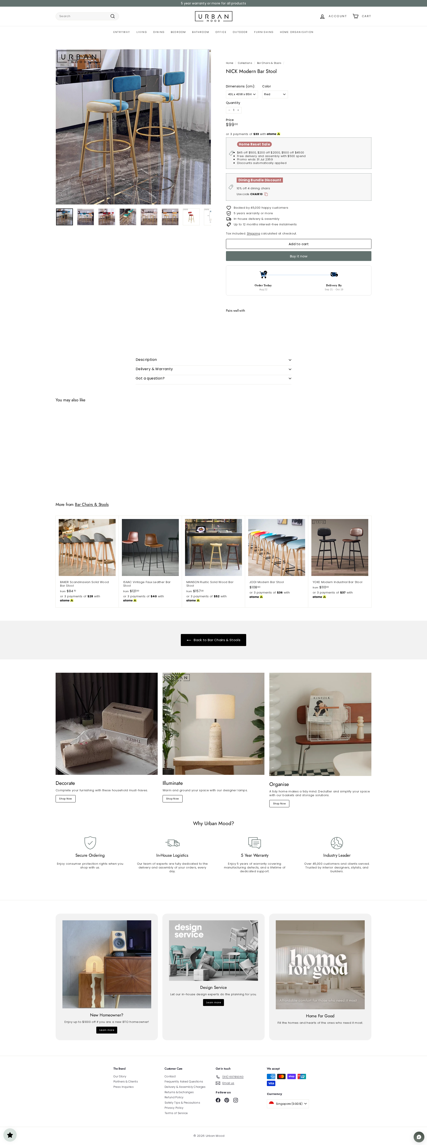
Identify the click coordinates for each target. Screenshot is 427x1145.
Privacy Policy (174, 1108)
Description (146, 359)
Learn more (106, 1030)
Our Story (119, 1076)
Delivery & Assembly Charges (185, 1087)
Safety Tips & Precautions (182, 1103)
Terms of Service (176, 1113)
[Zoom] (133, 126)
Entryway (121, 32)
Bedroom (178, 32)
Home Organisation (297, 32)
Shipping (253, 233)
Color (266, 86)
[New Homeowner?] (106, 964)
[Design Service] (213, 950)
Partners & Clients (125, 1081)
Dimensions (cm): (240, 86)
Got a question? (150, 378)
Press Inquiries (123, 1087)
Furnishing (264, 32)
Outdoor (240, 32)
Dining (159, 32)
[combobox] (87, 16)
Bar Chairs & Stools (269, 63)
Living (142, 32)
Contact (170, 1076)
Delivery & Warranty (154, 369)
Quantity (233, 103)
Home (229, 63)
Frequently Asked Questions (184, 1081)
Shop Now (65, 798)
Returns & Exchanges (179, 1092)
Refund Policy (174, 1097)
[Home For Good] (320, 964)
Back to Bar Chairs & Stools (216, 640)
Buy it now (299, 256)
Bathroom (200, 32)
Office (221, 32)
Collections (245, 63)
